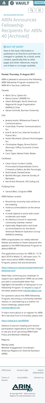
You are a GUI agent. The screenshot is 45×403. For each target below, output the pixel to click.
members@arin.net (32, 290)
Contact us (39, 378)
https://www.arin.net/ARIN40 (15, 320)
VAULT (22, 3)
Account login (22, 370)
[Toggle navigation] (39, 10)
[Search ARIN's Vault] (31, 10)
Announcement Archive (13, 15)
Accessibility (22, 378)
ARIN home (6, 370)
